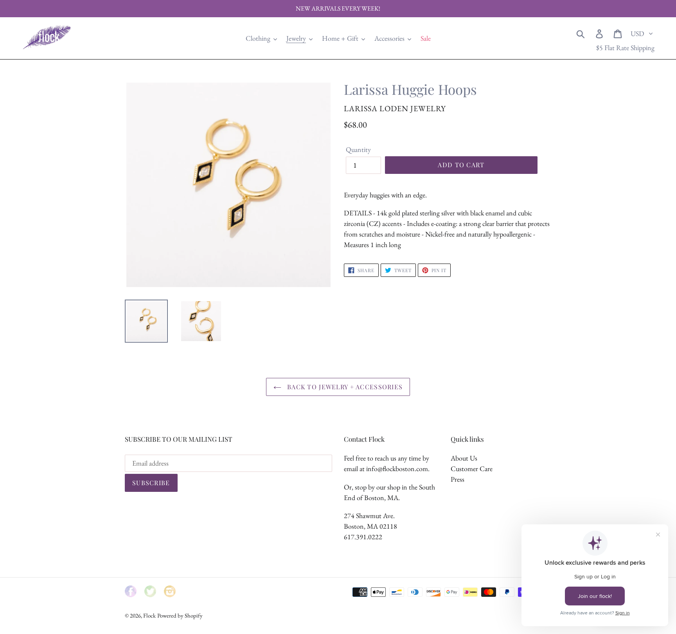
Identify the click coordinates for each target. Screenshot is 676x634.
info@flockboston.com (397, 468)
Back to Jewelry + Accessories (344, 387)
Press (457, 479)
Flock (149, 615)
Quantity (358, 149)
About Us (464, 457)
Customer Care (472, 468)
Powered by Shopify (180, 615)
